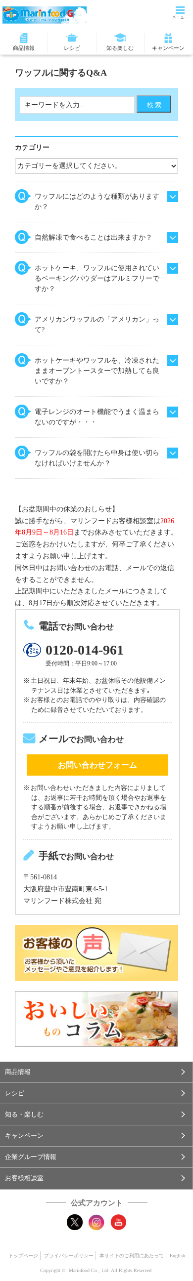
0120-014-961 (85, 650)
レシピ (72, 48)
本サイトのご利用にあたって (131, 1255)
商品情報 (24, 48)
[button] (96, 1072)
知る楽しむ (120, 48)
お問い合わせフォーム (97, 765)
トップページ (23, 1255)
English (177, 1255)
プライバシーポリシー (69, 1255)
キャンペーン (168, 48)
